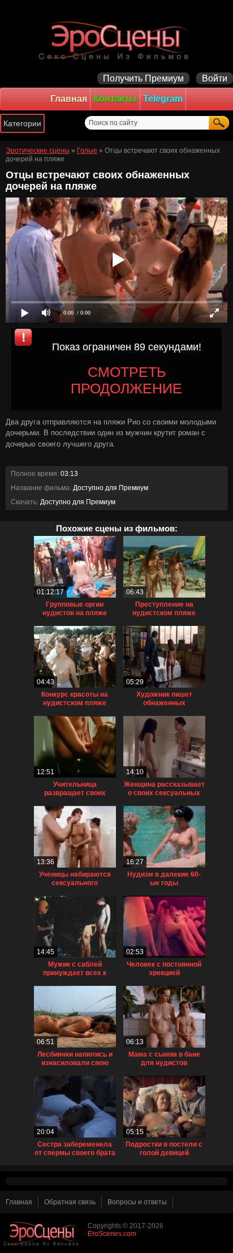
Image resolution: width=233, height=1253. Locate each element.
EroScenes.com (112, 1234)
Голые (87, 151)
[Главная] (116, 39)
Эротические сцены (38, 151)
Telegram (163, 99)
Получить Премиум (143, 78)
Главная (68, 99)
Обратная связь (70, 1202)
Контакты (115, 99)
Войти (214, 78)
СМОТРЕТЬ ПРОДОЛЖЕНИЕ (126, 380)
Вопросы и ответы (137, 1202)
